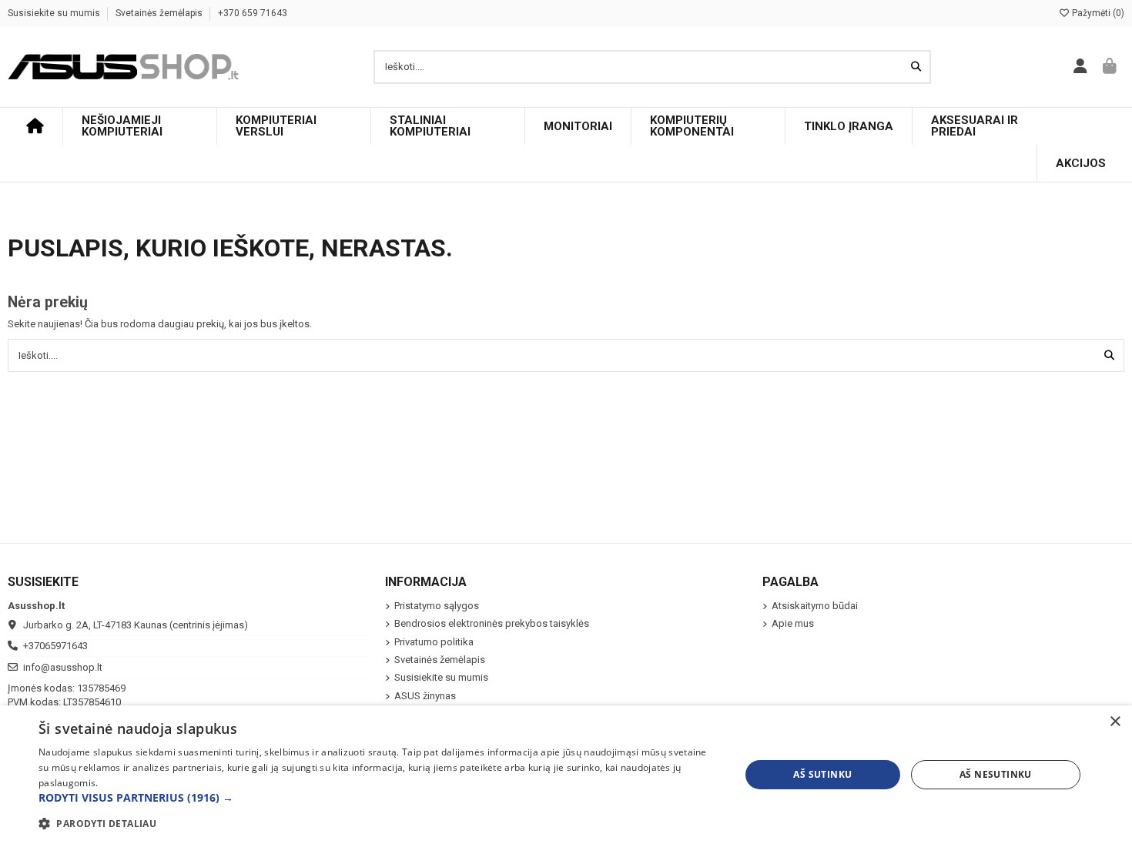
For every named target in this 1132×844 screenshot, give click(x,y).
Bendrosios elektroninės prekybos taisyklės (491, 623)
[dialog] (566, 774)
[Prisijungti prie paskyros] (1080, 67)
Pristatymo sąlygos (436, 605)
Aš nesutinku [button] (996, 774)
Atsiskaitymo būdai (815, 605)
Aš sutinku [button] (822, 774)
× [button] (1114, 722)
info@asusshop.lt (62, 667)
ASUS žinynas (425, 696)
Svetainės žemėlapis (160, 13)
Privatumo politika (434, 642)
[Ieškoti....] (916, 67)
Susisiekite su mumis (55, 13)
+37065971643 (55, 645)
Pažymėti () (1097, 13)
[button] (379, 798)
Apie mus (793, 623)
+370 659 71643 (252, 13)
